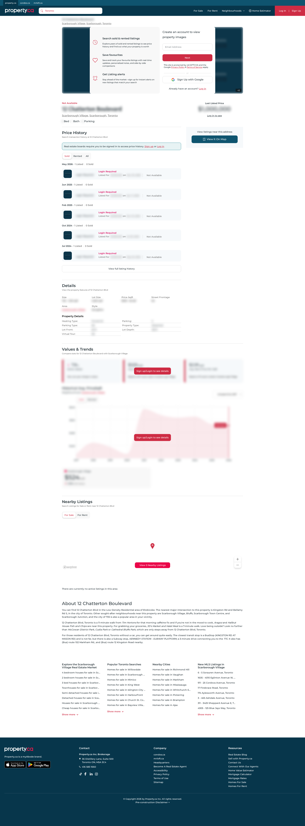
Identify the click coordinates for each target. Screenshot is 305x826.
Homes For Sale (237, 782)
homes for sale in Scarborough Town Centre (132, 674)
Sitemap (158, 782)
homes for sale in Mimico (121, 679)
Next (187, 57)
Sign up (149, 146)
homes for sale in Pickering (168, 695)
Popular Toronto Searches (124, 664)
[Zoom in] (237, 559)
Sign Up (296, 11)
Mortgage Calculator (240, 774)
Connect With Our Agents (243, 766)
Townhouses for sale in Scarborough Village (87, 687)
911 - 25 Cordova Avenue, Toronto (216, 682)
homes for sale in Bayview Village (126, 705)
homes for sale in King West (123, 684)
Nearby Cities (161, 664)
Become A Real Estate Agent (170, 766)
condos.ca (25, 3)
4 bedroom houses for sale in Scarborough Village (90, 672)
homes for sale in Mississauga (169, 684)
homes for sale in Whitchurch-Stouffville (175, 689)
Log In (282, 11)
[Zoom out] (237, 565)
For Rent (213, 10)
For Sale (198, 10)
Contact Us (234, 762)
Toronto (106, 23)
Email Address (171, 46)
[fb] (86, 774)
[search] (70, 11)
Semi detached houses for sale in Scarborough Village (93, 692)
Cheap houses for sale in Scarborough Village (88, 708)
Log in (202, 88)
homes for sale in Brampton (168, 700)
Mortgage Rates (237, 778)
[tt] (81, 774)
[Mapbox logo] (70, 567)
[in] (97, 774)
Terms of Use (161, 778)
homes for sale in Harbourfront (125, 695)
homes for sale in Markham (168, 679)
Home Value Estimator (241, 770)
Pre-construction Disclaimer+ (153, 802)
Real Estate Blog (237, 754)
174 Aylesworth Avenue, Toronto (216, 692)
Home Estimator (261, 10)
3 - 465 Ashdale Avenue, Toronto (216, 698)
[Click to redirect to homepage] (19, 10)
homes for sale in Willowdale (124, 669)
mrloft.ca (38, 3)
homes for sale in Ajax (165, 705)
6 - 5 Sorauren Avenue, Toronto (215, 672)
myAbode (28, 756)
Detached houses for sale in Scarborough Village (90, 698)
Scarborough (93, 23)
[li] (92, 774)
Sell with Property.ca (240, 758)
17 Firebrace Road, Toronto (213, 687)
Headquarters (161, 762)
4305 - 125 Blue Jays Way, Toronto (216, 708)
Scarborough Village (73, 23)
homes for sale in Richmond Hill (170, 669)
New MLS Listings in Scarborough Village (211, 666)
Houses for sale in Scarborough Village (84, 703)
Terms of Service (194, 67)
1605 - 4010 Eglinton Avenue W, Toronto (220, 677)
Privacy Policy (178, 67)
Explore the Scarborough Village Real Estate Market (79, 666)
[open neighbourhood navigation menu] (244, 11)
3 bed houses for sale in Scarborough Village (87, 682)
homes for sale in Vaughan (167, 674)
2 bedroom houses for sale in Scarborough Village (90, 677)
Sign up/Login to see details (152, 371)
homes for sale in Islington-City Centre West (132, 689)
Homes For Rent (237, 786)
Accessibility (161, 770)
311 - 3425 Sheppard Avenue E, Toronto (219, 703)
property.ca (10, 3)
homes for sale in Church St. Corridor (128, 700)
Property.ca (11, 756)
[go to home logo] (18, 749)
